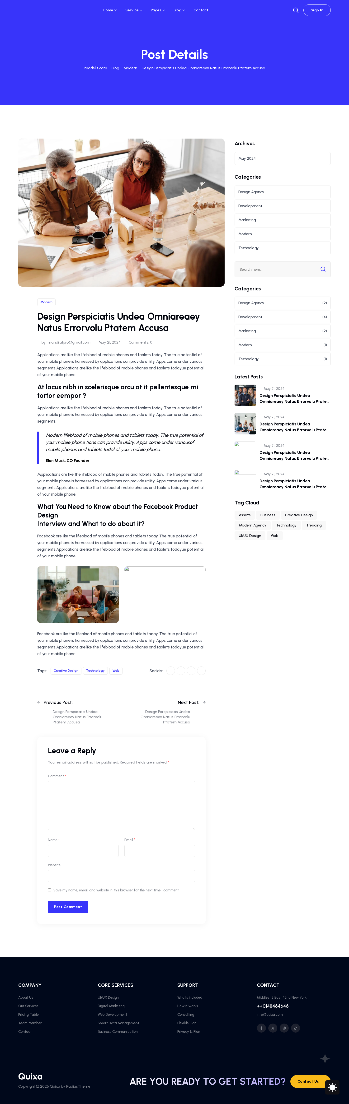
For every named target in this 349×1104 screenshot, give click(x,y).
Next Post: (188, 702)
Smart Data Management (118, 1023)
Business (267, 515)
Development (250, 206)
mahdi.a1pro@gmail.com (69, 342)
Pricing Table (28, 1014)
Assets (245, 515)
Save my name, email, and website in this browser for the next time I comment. (116, 890)
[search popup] (296, 10)
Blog (177, 10)
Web (116, 671)
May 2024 (247, 158)
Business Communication (118, 1031)
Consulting (185, 1014)
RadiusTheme (78, 1086)
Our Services (28, 1006)
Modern (46, 302)
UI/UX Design (250, 535)
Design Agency (251, 192)
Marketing (247, 220)
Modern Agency (252, 525)
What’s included (189, 997)
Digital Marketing (111, 1006)
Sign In (317, 10)
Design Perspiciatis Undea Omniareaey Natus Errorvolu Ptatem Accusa (294, 401)
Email (129, 840)
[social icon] (261, 1028)
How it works (187, 1006)
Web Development (112, 1014)
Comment (57, 776)
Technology (95, 671)
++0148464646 (273, 1006)
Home (108, 10)
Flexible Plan (186, 1023)
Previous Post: (58, 702)
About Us (25, 997)
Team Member (30, 1023)
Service (132, 10)
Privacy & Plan (188, 1031)
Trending (314, 525)
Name (54, 840)
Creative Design (66, 671)
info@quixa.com (270, 1014)
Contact (200, 10)
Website (54, 865)
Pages (156, 10)
